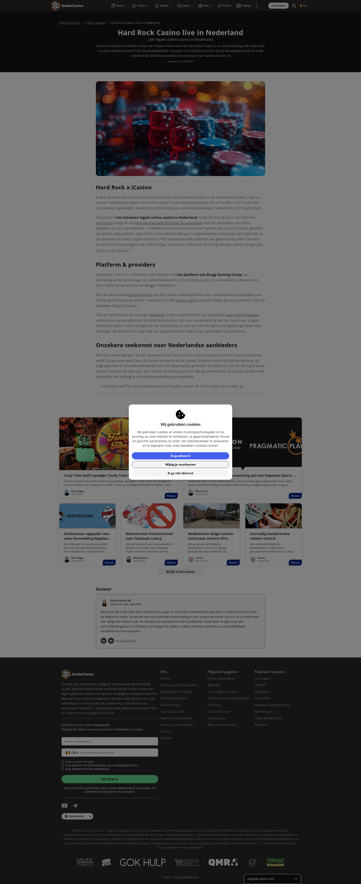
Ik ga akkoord (180, 456)
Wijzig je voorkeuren (180, 464)
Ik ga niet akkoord (180, 473)
